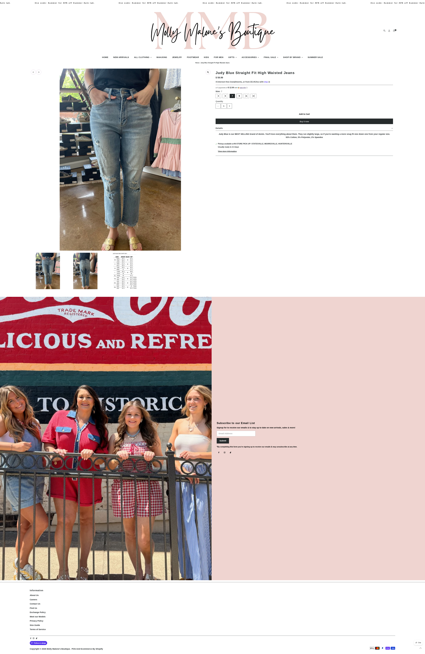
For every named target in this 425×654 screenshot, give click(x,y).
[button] (304, 88)
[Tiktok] (230, 452)
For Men (218, 57)
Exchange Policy (38, 612)
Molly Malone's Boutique (58, 649)
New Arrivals (121, 57)
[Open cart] (394, 31)
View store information (227, 151)
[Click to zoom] (208, 72)
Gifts (231, 57)
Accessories (249, 57)
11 (247, 96)
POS (74, 649)
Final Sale (270, 57)
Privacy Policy (36, 621)
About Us (34, 595)
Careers (33, 599)
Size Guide (35, 625)
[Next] (38, 72)
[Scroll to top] (420, 648)
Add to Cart (304, 114)
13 (254, 96)
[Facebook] (219, 452)
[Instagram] (224, 452)
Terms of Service (38, 629)
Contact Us (35, 604)
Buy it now (304, 121)
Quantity (219, 101)
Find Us (33, 608)
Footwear (193, 57)
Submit (222, 441)
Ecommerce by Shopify (92, 649)
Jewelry (177, 57)
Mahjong (161, 57)
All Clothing (142, 57)
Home (105, 57)
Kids (206, 57)
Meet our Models (37, 617)
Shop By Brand (292, 57)
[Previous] (33, 72)
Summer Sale (315, 57)
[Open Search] (384, 31)
